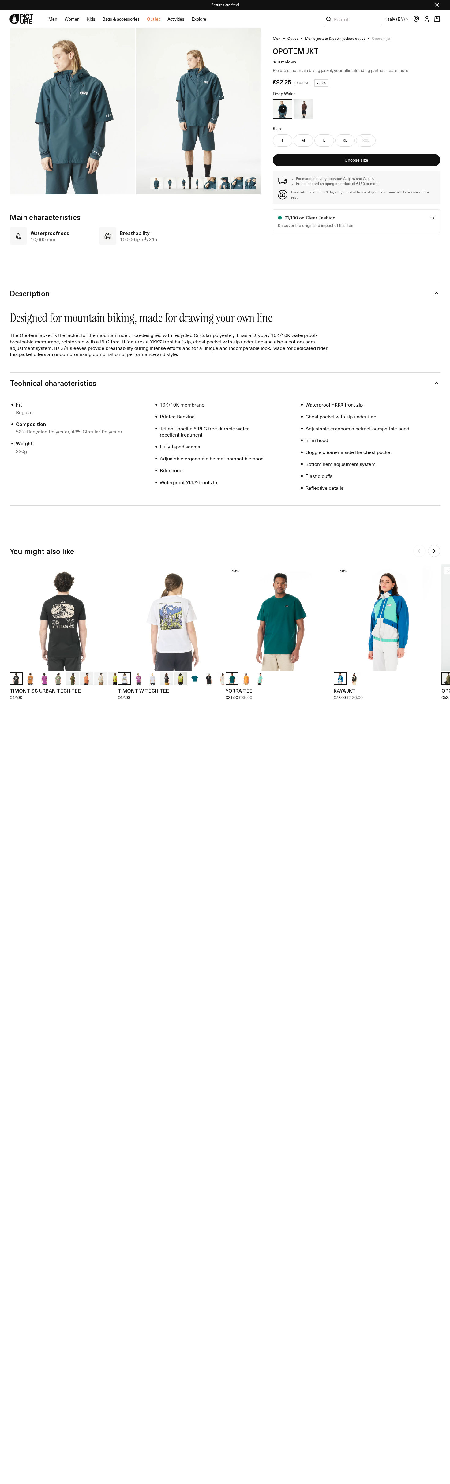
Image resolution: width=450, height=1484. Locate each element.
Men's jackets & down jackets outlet (335, 38)
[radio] (282, 109)
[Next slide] (434, 551)
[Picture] (21, 19)
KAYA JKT (344, 690)
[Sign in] (425, 19)
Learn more (397, 70)
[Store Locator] (415, 19)
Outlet (153, 19)
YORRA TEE (239, 690)
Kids (91, 19)
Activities (175, 19)
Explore (199, 19)
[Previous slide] (419, 551)
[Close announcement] (437, 5)
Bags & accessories (121, 19)
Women (72, 19)
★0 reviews (284, 62)
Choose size (356, 160)
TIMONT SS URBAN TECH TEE (45, 690)
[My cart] (437, 19)
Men (52, 19)
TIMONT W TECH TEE (143, 690)
